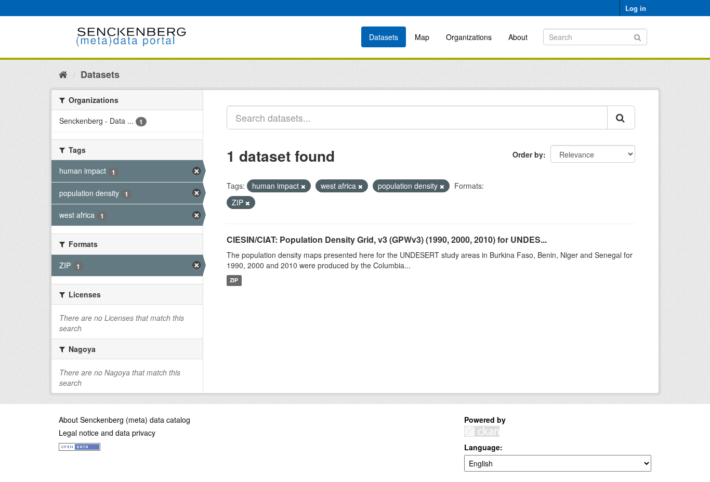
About (518, 37)
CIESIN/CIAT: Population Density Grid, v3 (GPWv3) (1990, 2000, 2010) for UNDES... (387, 239)
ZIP (234, 280)
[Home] (63, 74)
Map (422, 37)
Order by (527, 154)
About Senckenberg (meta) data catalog (124, 419)
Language (482, 447)
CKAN (481, 431)
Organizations (469, 37)
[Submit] (637, 36)
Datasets (383, 37)
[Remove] (303, 186)
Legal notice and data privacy (107, 432)
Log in (635, 8)
